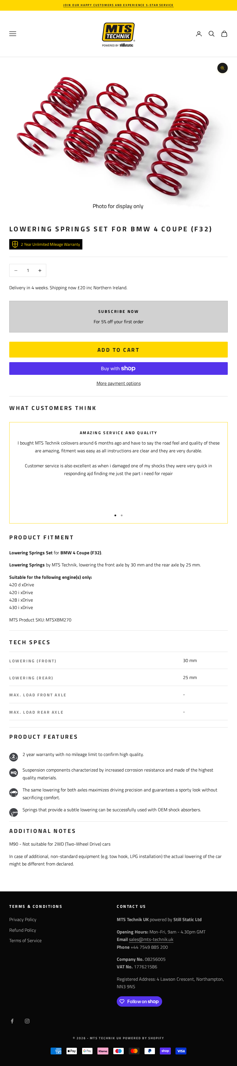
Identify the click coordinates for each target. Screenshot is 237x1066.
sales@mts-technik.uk (151, 939)
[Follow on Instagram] (27, 1021)
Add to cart (118, 349)
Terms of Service (25, 940)
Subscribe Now (118, 311)
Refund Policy (22, 930)
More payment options (119, 383)
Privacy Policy (22, 919)
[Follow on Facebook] (12, 1021)
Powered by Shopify (143, 1038)
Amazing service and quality (119, 433)
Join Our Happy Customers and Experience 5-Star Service (118, 5)
